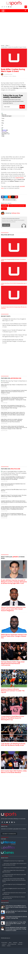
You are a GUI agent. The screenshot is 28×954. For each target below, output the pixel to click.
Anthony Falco (15, 213)
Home (2, 45)
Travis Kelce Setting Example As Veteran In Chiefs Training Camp (16, 917)
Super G (4, 208)
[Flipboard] (11, 7)
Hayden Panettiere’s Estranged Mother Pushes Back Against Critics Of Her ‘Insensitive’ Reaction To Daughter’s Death (14, 391)
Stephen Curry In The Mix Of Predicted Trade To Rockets (15, 867)
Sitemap (20, 942)
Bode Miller (4, 205)
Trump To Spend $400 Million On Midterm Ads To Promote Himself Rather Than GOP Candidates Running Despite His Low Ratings (13, 478)
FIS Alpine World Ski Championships (17, 205)
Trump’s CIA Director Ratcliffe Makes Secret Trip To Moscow (14, 490)
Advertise (15, 942)
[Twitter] (4, 7)
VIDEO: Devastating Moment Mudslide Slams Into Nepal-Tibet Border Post (13, 484)
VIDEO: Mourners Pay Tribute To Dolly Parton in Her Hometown (14, 385)
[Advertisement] (14, 29)
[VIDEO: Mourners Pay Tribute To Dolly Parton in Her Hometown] (14, 381)
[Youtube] (9, 7)
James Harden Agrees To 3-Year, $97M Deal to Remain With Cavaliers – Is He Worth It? (16, 923)
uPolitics (3, 945)
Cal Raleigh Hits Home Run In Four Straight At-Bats (13, 860)
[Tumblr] (9, 822)
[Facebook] (2, 7)
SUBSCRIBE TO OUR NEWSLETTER (9, 833)
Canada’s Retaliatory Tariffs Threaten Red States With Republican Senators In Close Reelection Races (14, 501)
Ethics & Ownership (12, 944)
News (7, 45)
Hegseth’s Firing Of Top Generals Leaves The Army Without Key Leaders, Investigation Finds (13, 496)
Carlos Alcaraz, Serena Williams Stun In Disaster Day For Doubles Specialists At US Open (17, 907)
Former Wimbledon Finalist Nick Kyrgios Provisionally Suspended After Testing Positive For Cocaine (16, 929)
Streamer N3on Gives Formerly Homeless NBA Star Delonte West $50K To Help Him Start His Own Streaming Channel (13, 880)
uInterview (20, 944)
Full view (24, 65)
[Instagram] (6, 7)
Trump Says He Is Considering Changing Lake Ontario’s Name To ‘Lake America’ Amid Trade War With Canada (13, 515)
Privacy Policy (4, 942)
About (10, 942)
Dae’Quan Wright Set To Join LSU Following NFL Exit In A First (17, 911)
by (8, 74)
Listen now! (6, 225)
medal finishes (19, 178)
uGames (9, 945)
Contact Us (4, 944)
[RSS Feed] (14, 822)
